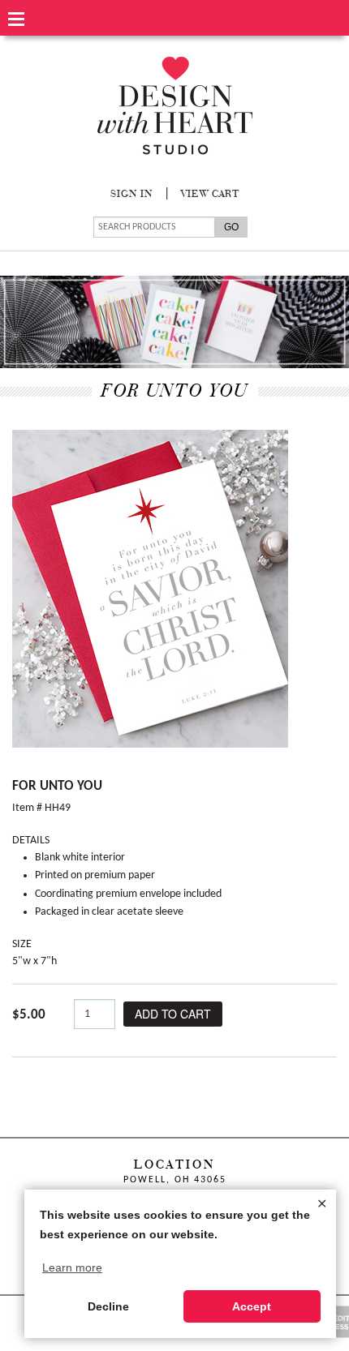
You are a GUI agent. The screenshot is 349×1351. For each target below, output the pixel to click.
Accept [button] (251, 1306)
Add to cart (173, 1014)
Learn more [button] (72, 1267)
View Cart (210, 194)
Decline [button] (108, 1306)
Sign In (131, 194)
